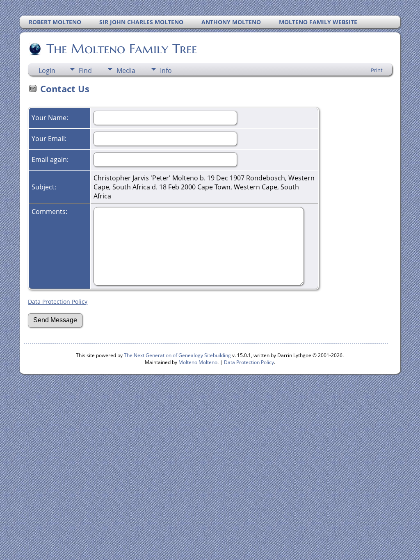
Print (377, 70)
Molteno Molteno (197, 362)
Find (85, 70)
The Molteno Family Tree (121, 49)
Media (125, 70)
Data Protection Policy (57, 301)
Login (47, 70)
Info (166, 70)
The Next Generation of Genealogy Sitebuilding (177, 355)
